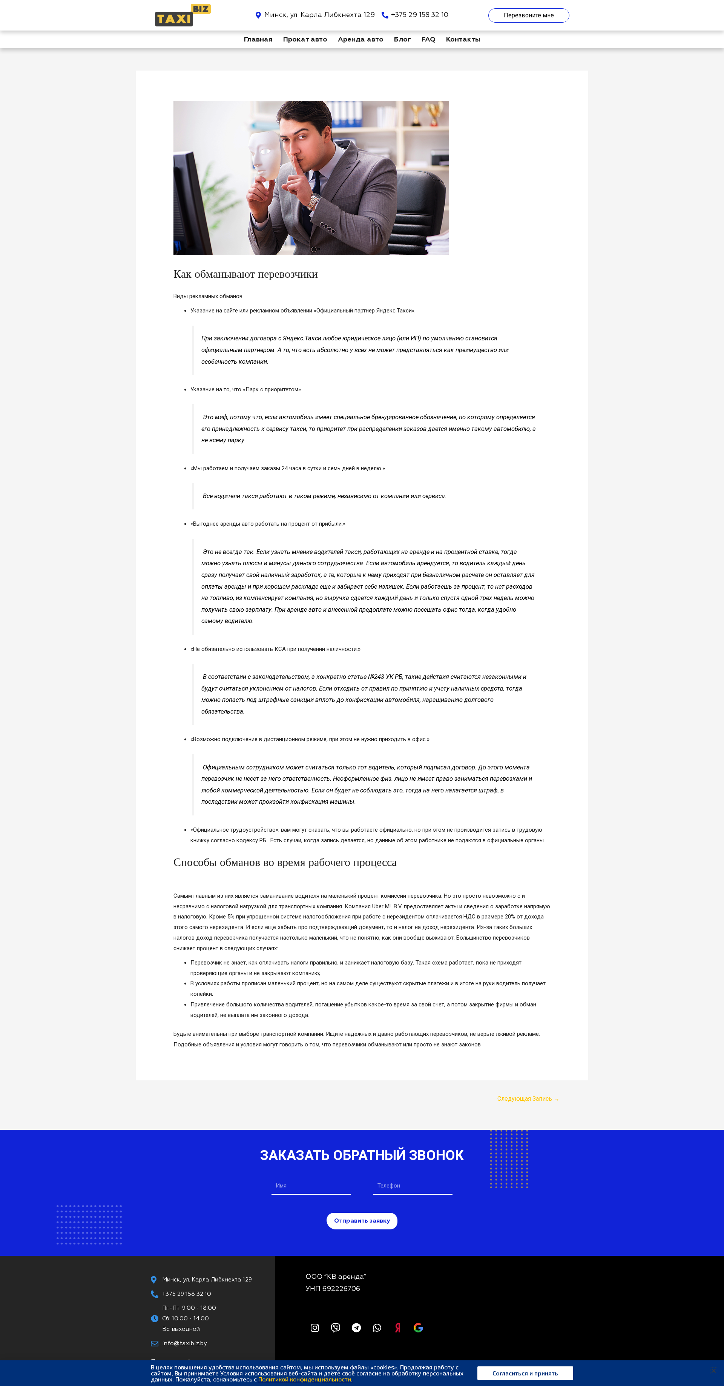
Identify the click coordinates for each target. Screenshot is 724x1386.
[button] (713, 1371)
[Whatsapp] (377, 1327)
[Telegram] (356, 1327)
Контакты (463, 39)
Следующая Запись (528, 1098)
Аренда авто (360, 39)
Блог (402, 39)
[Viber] (335, 1327)
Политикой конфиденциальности (304, 1379)
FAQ (429, 39)
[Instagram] (314, 1327)
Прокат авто (305, 39)
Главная (258, 39)
